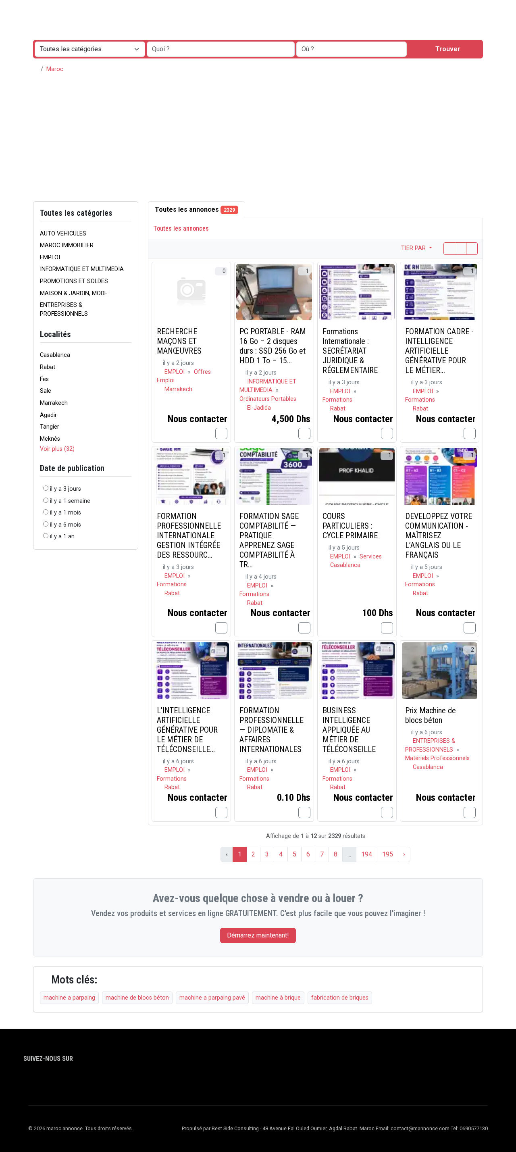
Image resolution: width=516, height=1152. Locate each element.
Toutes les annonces (195, 209)
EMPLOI (175, 372)
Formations (337, 399)
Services (371, 556)
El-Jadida (259, 407)
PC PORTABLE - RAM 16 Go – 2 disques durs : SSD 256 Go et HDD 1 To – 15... (272, 346)
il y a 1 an (62, 536)
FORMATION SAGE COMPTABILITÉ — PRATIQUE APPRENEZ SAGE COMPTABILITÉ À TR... (269, 540)
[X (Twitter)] (40, 1081)
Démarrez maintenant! (258, 935)
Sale (45, 390)
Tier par (414, 248)
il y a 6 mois (65, 524)
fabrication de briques (339, 997)
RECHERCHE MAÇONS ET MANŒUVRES (179, 341)
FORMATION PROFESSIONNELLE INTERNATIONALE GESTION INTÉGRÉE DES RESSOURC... (189, 535)
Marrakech (54, 403)
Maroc (54, 69)
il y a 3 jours (65, 488)
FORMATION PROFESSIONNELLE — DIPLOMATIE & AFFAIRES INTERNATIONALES (271, 730)
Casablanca (55, 355)
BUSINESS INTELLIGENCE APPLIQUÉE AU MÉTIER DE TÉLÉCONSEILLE (349, 730)
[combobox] (351, 49)
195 (387, 854)
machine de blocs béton (137, 997)
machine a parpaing (69, 997)
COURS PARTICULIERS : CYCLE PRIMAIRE (350, 525)
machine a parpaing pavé (212, 997)
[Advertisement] (258, 140)
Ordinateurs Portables (267, 399)
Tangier (49, 426)
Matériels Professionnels (437, 758)
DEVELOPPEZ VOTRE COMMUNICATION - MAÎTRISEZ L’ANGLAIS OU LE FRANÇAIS (438, 535)
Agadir (48, 415)
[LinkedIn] (52, 1081)
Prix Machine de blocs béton (430, 715)
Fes (44, 379)
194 (366, 854)
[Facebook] (28, 1081)
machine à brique (278, 997)
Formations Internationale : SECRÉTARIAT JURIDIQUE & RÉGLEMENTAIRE (350, 351)
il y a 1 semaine (70, 501)
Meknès (50, 438)
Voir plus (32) (57, 449)
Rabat (47, 367)
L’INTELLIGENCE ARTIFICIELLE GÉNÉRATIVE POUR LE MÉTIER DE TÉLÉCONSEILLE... (187, 730)
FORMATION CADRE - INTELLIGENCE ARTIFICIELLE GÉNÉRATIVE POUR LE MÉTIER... (439, 351)
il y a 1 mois (65, 512)
